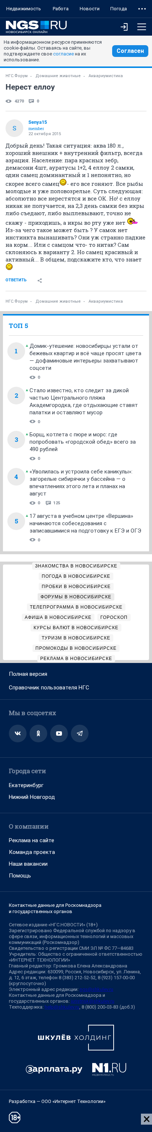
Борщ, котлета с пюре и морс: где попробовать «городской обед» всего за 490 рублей (83, 442)
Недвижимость (23, 8)
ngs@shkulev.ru (96, 989)
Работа (61, 8)
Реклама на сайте (31, 840)
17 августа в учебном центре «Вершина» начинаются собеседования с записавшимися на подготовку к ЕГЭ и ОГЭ (85, 523)
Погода (118, 8)
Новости (90, 8)
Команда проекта (32, 852)
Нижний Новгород (32, 797)
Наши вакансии (28, 864)
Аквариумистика (106, 75)
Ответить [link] (16, 280)
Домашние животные (58, 75)
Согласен (130, 50)
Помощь (20, 875)
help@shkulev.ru (62, 1007)
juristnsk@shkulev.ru (92, 1001)
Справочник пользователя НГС (49, 687)
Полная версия (28, 674)
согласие (63, 54)
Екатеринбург (26, 785)
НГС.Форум (17, 75)
